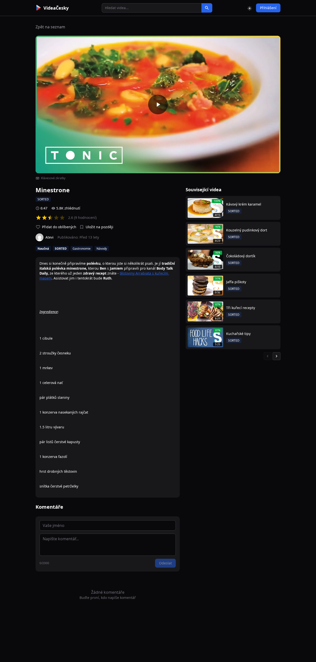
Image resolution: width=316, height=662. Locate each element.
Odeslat (165, 563)
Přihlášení (268, 7)
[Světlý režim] (249, 8)
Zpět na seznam (50, 27)
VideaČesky (56, 8)
